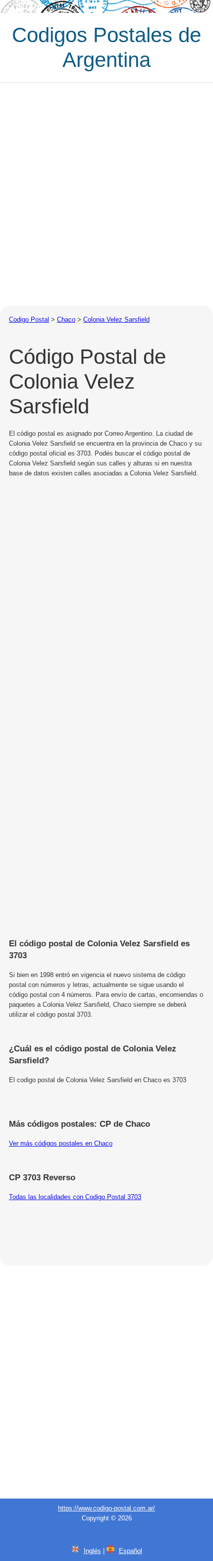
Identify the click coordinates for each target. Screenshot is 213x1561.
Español (130, 1551)
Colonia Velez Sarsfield (116, 319)
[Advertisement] (106, 194)
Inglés (92, 1551)
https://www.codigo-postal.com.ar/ (106, 1508)
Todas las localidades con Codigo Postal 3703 (75, 1197)
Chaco (66, 319)
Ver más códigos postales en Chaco (60, 1143)
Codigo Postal (29, 319)
